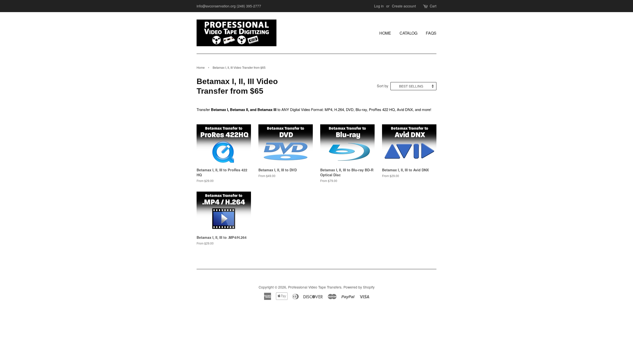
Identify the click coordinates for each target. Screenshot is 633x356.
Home (385, 33)
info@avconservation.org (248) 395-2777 (229, 5)
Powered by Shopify (359, 287)
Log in (379, 5)
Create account (404, 5)
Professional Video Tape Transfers (314, 287)
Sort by (382, 85)
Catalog (408, 33)
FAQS (431, 33)
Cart (433, 5)
